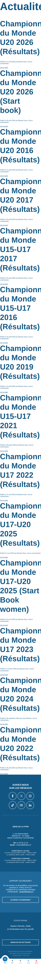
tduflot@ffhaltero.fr (26, 892)
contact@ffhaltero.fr (23, 845)
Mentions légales (17, 955)
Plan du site (26, 955)
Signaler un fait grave (20, 942)
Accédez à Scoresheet (20, 900)
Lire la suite (4, 67)
